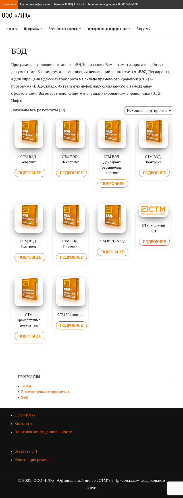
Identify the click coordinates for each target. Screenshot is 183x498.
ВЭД (24, 398)
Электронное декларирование (107, 29)
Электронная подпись (64, 29)
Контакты (23, 423)
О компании (9, 4)
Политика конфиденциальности (43, 432)
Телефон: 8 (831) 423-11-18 (69, 4)
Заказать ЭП (26, 451)
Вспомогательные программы (45, 392)
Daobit (26, 386)
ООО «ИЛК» (16, 15)
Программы (32, 29)
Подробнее (30, 173)
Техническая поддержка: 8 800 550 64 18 (113, 4)
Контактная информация (35, 4)
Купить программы (32, 459)
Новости (12, 29)
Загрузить (143, 29)
